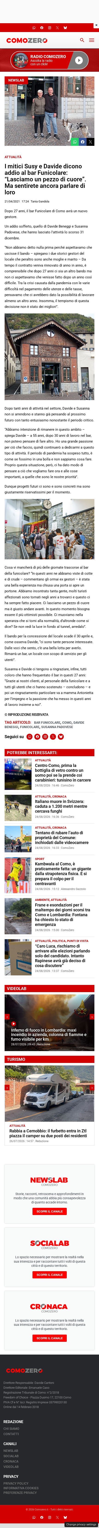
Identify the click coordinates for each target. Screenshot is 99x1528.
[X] (53, 737)
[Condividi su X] (90, 142)
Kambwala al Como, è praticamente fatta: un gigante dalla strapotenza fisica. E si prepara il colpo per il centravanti (63, 874)
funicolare (29, 727)
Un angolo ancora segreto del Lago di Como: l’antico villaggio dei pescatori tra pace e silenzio (46, 1136)
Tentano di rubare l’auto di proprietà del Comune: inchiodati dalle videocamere (62, 838)
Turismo (33, 1125)
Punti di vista (77, 941)
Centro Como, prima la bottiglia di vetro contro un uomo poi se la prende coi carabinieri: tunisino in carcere (63, 772)
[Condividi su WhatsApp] (75, 142)
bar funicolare (47, 722)
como (67, 722)
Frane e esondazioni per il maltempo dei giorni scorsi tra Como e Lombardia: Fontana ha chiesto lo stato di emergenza (62, 915)
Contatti (11, 1434)
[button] (49, 60)
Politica (59, 941)
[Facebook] (37, 737)
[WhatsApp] (29, 737)
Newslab (16, 80)
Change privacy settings (81, 1524)
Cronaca (59, 796)
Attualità (13, 157)
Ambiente (42, 900)
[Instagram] (45, 737)
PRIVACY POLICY (16, 1483)
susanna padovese (57, 727)
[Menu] (92, 40)
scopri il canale (50, 1211)
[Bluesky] (61, 737)
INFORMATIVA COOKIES (20, 1488)
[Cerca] (82, 40)
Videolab (11, 1467)
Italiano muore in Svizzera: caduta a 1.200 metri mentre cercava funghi (61, 806)
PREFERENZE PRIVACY (20, 1493)
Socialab (11, 1456)
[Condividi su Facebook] (83, 142)
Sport (39, 859)
